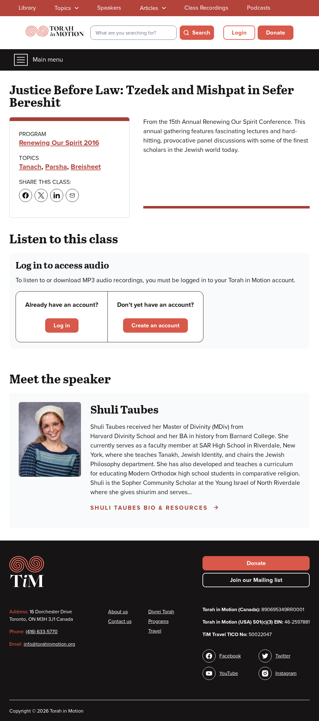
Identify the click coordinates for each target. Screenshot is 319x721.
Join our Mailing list (256, 580)
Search (201, 32)
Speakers (109, 7)
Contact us (119, 621)
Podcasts (258, 7)
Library (27, 7)
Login (239, 32)
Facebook (230, 656)
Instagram (286, 673)
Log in (62, 325)
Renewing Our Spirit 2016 (59, 143)
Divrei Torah (161, 612)
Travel (154, 631)
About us (118, 612)
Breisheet (86, 167)
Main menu (48, 59)
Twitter (282, 656)
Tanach (30, 167)
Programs (158, 621)
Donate (275, 32)
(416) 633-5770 (42, 632)
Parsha (56, 167)
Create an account (155, 325)
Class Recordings (206, 7)
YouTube (228, 673)
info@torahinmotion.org (49, 644)
